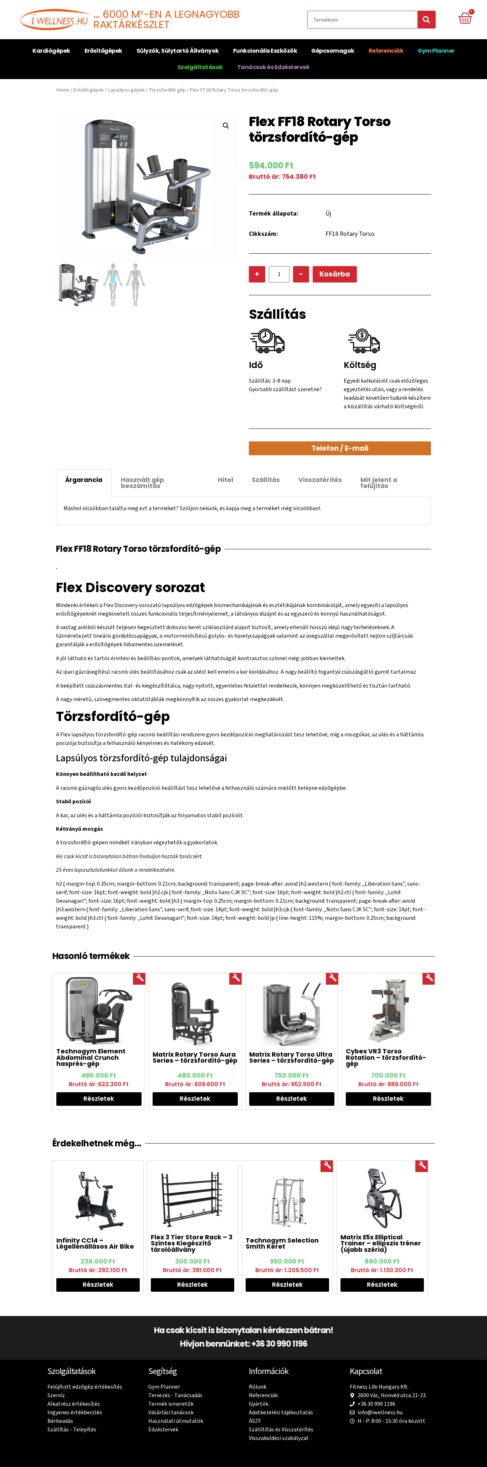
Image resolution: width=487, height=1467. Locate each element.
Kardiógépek (51, 51)
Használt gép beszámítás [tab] (142, 483)
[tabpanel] (243, 511)
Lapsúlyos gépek (126, 90)
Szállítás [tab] (266, 480)
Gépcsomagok (332, 51)
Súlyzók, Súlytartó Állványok (178, 51)
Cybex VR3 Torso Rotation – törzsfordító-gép (386, 1057)
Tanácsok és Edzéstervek (273, 67)
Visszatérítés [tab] (320, 480)
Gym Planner (436, 51)
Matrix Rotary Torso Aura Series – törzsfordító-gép (195, 1057)
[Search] (426, 19)
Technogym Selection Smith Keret (282, 1243)
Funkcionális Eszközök (265, 51)
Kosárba (334, 274)
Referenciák (386, 51)
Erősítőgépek (103, 51)
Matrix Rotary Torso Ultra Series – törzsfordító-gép (291, 1057)
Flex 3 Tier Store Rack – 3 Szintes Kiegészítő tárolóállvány (191, 1243)
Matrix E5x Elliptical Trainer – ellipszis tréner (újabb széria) (380, 1243)
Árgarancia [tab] (83, 480)
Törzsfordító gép (167, 90)
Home (62, 90)
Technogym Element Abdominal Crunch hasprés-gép (90, 1057)
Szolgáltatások (200, 67)
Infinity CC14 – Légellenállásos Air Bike (95, 1243)
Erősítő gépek (88, 90)
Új (328, 213)
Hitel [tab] (225, 480)
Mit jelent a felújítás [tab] (378, 483)
